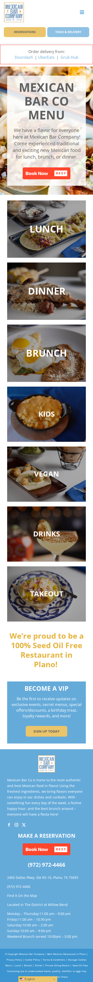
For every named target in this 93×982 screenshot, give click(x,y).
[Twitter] (24, 825)
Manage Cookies (77, 959)
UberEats (47, 57)
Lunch (18, 965)
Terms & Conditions (54, 959)
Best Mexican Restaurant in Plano (66, 954)
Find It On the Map (22, 895)
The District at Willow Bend (46, 904)
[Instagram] (16, 825)
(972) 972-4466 (46, 864)
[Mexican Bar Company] (46, 757)
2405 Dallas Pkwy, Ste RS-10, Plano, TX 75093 (42, 877)
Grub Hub (69, 57)
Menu (8, 965)
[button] (46, 173)
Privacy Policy (14, 959)
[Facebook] (9, 825)
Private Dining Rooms (57, 965)
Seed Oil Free (80, 965)
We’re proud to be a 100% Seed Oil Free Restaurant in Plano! (47, 650)
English (29, 979)
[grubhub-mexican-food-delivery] (14, 4)
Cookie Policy (32, 959)
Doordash (24, 57)
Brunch (28, 965)
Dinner (38, 965)
